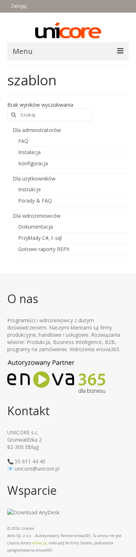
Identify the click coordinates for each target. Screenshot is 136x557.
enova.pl (39, 542)
